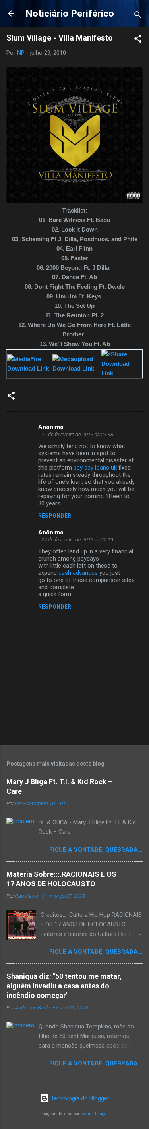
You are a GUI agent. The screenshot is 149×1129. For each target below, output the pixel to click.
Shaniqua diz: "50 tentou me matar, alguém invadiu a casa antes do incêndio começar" (64, 985)
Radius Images (95, 1113)
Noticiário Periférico (69, 13)
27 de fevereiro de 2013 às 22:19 (77, 540)
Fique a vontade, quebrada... (96, 849)
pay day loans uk (95, 467)
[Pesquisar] (138, 16)
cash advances (78, 572)
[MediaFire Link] (29, 368)
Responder (54, 515)
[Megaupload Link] (76, 368)
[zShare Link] (121, 373)
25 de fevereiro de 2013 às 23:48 (77, 434)
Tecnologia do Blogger (79, 1098)
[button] (138, 40)
